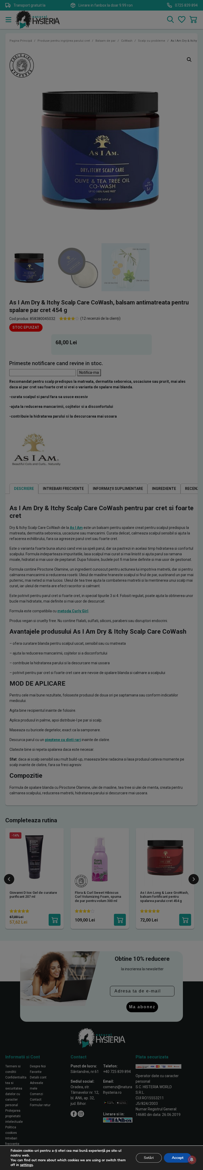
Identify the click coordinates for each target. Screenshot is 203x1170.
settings (26, 1165)
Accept (177, 1157)
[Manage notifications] (192, 1159)
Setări (149, 1157)
